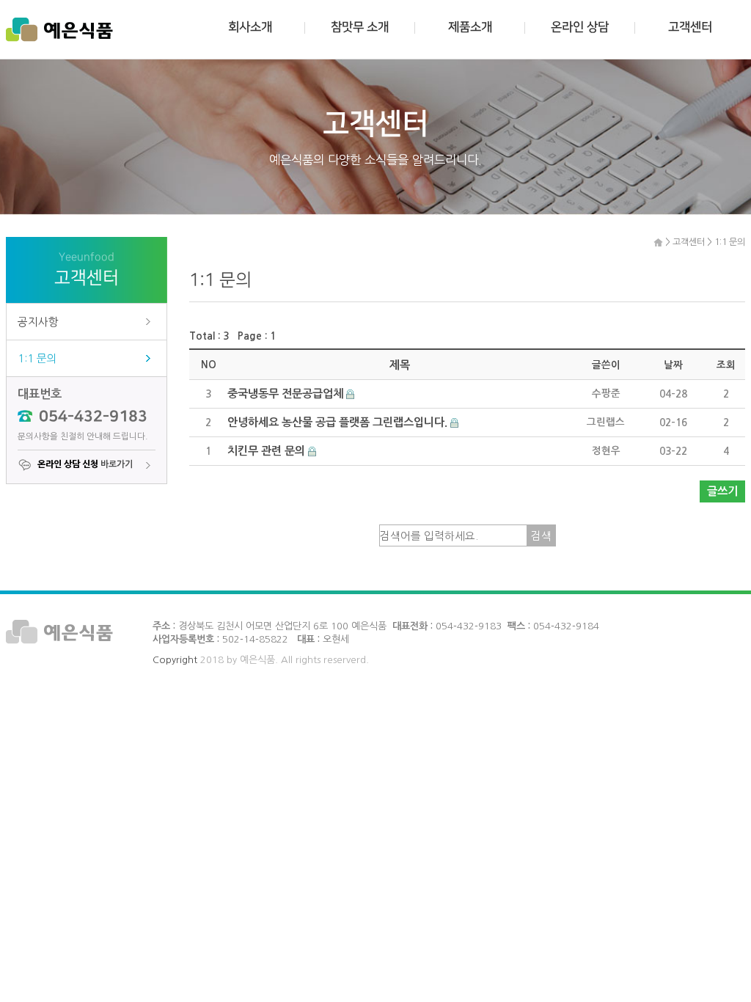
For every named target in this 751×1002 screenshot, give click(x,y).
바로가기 (85, 464)
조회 (726, 365)
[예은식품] (59, 29)
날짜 (673, 365)
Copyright (175, 660)
